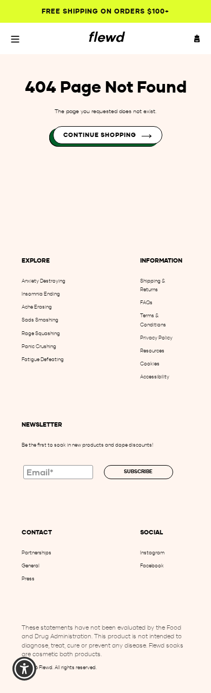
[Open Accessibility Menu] (24, 669)
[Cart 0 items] (197, 38)
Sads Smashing (40, 320)
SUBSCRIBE (138, 471)
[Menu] (15, 38)
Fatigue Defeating (43, 359)
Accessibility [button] (154, 377)
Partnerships (36, 552)
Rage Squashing (41, 333)
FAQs (146, 302)
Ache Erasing (37, 307)
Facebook (152, 565)
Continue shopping (99, 135)
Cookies (150, 364)
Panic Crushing (39, 346)
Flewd (45, 667)
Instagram (152, 552)
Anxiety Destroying (43, 281)
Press (28, 578)
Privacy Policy (156, 338)
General (30, 565)
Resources (152, 351)
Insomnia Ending (41, 294)
